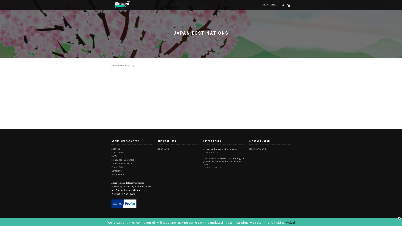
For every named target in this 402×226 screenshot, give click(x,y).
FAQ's (114, 156)
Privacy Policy (117, 167)
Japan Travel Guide (258, 148)
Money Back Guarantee (122, 159)
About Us (115, 148)
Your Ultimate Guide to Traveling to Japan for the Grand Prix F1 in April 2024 (223, 161)
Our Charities (117, 152)
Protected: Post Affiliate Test (220, 149)
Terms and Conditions (121, 163)
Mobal (290, 222)
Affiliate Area (117, 174)
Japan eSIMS (268, 5)
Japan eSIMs (163, 148)
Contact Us (116, 170)
